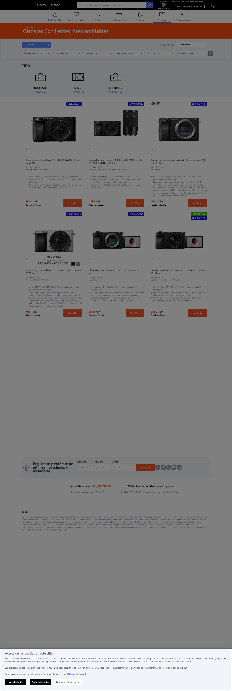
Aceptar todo (15, 682)
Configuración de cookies (68, 682)
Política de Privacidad (76, 674)
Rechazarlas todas (40, 682)
